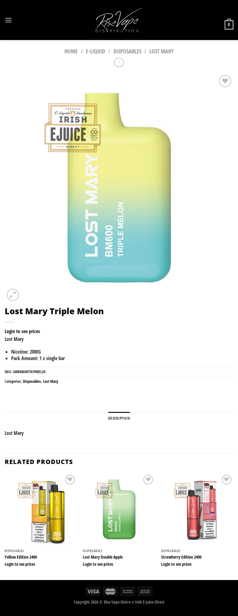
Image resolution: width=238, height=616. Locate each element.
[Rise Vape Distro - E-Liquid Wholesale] (119, 20)
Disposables (127, 51)
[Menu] (8, 20)
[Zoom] (13, 295)
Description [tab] (119, 418)
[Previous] (5, 526)
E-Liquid (95, 51)
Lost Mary (161, 51)
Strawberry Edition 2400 (181, 557)
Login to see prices (22, 331)
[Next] (233, 526)
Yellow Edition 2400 (21, 557)
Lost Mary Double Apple (103, 557)
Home (71, 51)
